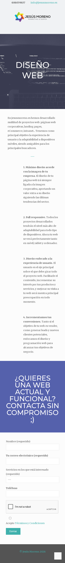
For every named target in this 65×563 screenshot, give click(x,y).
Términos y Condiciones (30, 523)
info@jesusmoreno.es (44, 2)
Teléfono (11, 488)
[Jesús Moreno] (32, 17)
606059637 (18, 2)
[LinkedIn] (35, 7)
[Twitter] (30, 7)
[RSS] (39, 7)
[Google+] (26, 7)
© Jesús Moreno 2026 (33, 551)
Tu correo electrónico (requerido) (27, 455)
